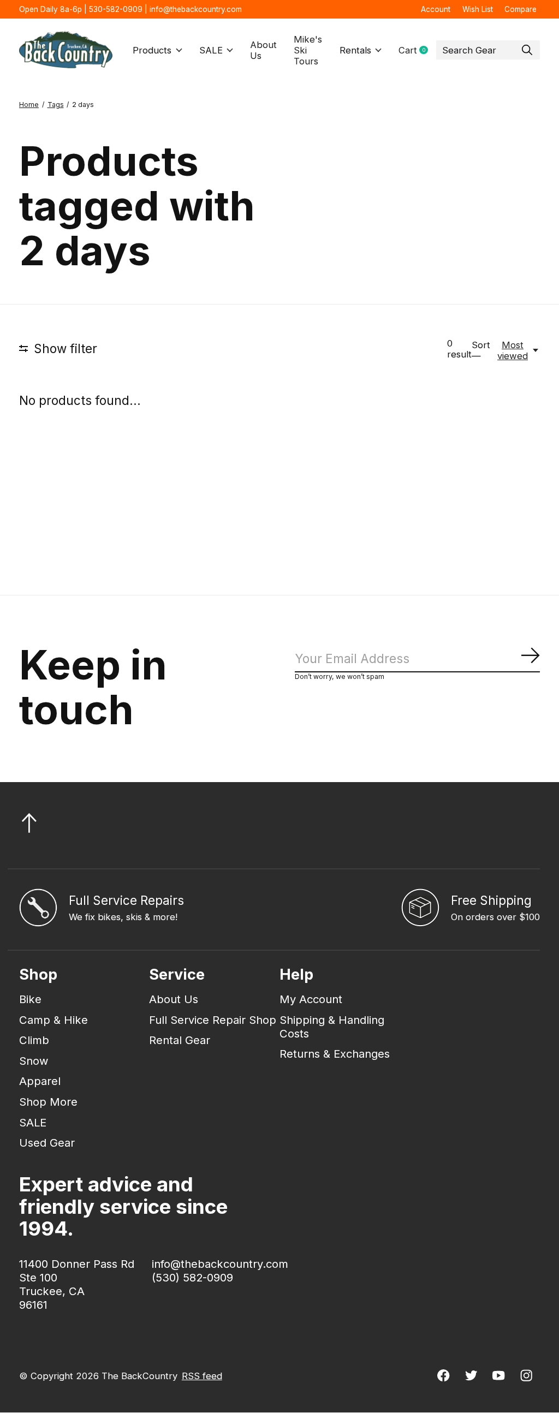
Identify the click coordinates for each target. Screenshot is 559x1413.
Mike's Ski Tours (308, 50)
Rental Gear (179, 1040)
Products (152, 50)
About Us (263, 50)
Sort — (481, 350)
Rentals (355, 50)
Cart (417, 50)
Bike (30, 999)
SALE (211, 50)
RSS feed (202, 1375)
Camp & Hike (53, 1020)
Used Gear (47, 1142)
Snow (34, 1061)
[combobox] (488, 50)
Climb (34, 1040)
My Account (311, 999)
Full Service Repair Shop (212, 1020)
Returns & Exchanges (335, 1053)
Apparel (40, 1081)
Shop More (48, 1101)
